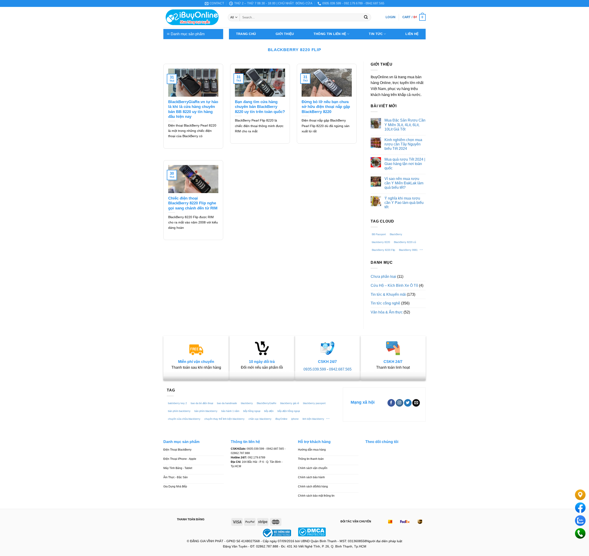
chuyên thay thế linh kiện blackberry (224, 418)
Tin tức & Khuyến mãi (388, 294)
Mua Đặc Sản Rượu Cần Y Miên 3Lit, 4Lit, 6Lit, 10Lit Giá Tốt (404, 124)
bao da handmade (227, 403)
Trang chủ (246, 34)
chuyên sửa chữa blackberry (184, 418)
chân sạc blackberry (259, 418)
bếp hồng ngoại (251, 411)
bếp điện (269, 411)
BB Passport (379, 234)
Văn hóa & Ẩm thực (387, 312)
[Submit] (366, 17)
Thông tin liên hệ (330, 34)
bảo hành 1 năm (230, 411)
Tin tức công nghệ (385, 303)
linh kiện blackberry (313, 418)
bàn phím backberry (179, 411)
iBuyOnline (281, 418)
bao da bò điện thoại (202, 403)
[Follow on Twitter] (408, 403)
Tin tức (376, 34)
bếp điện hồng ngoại (288, 411)
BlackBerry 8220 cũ (405, 242)
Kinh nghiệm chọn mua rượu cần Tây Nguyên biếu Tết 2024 (403, 144)
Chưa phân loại (383, 276)
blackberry (247, 403)
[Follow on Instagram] (399, 403)
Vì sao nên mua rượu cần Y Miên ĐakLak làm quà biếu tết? (403, 183)
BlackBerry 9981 (408, 250)
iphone (295, 418)
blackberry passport (314, 403)
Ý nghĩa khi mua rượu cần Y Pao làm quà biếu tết (404, 202)
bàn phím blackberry (205, 411)
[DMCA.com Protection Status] (312, 531)
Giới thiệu (285, 34)
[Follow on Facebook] (391, 403)
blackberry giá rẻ (289, 403)
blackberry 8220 (381, 242)
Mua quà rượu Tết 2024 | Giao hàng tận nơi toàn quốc (404, 163)
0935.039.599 (314, 369)
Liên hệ (412, 34)
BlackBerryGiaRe (266, 403)
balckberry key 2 (177, 403)
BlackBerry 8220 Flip (383, 250)
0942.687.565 (340, 369)
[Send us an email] (416, 403)
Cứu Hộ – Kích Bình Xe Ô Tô (394, 285)
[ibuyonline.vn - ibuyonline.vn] (192, 17)
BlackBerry (396, 234)
